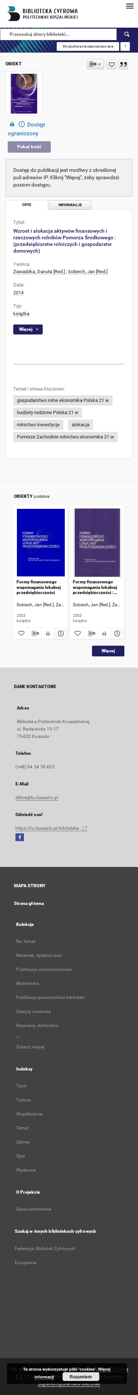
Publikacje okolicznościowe (44, 969)
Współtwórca (29, 1114)
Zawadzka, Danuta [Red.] (39, 271)
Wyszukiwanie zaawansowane (88, 46)
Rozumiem (81, 1376)
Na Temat (26, 941)
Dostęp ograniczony (26, 129)
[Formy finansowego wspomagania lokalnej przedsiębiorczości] (41, 543)
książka (21, 313)
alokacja (80, 424)
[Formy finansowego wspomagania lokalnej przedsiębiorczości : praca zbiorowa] (97, 543)
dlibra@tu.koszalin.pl (37, 797)
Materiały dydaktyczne (39, 955)
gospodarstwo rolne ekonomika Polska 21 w (63, 400)
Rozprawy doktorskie (37, 1025)
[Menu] (129, 6)
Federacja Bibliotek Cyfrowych (45, 1248)
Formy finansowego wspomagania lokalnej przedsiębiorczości (39, 587)
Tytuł (21, 1086)
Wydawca (26, 1170)
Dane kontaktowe (34, 1209)
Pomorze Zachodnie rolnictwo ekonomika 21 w (65, 437)
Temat (22, 1128)
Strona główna (29, 903)
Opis (20, 1156)
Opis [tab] (26, 204)
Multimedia (27, 983)
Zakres (23, 1142)
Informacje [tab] (70, 205)
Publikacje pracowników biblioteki (50, 997)
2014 (18, 292)
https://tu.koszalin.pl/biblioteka (48, 828)
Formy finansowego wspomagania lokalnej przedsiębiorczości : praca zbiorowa (95, 587)
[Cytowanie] (123, 64)
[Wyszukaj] (127, 34)
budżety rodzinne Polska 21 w (47, 412)
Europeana (26, 1262)
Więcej (108, 650)
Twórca (23, 1100)
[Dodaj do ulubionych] (111, 64)
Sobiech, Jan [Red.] (87, 271)
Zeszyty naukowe (33, 1011)
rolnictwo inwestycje (38, 424)
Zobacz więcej (30, 1046)
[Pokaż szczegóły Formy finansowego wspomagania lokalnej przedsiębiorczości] (60, 633)
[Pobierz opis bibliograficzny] (34, 633)
